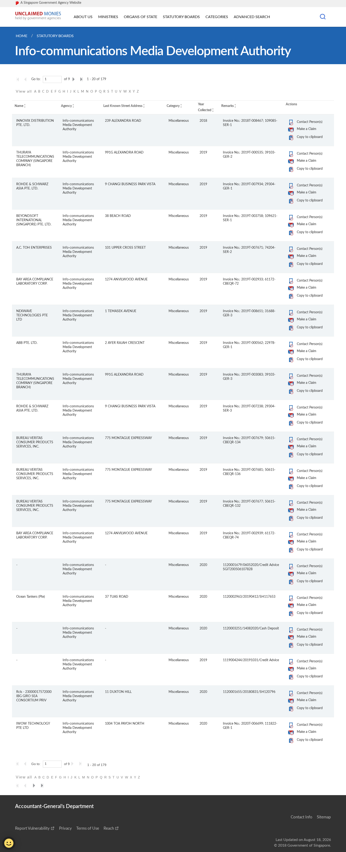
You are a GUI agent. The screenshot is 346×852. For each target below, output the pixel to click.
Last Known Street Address (122, 106)
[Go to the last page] (82, 79)
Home (21, 36)
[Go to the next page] (74, 79)
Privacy (65, 828)
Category (173, 106)
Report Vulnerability (32, 828)
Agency (66, 106)
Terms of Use (87, 828)
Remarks (227, 106)
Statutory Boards (181, 17)
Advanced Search (252, 17)
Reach (109, 828)
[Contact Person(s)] (290, 122)
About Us (83, 17)
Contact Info (301, 817)
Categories (216, 17)
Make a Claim (306, 129)
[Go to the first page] (18, 79)
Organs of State (140, 17)
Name (19, 106)
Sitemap (324, 817)
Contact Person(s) (309, 122)
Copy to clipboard (310, 137)
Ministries (108, 17)
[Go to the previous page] (26, 79)
